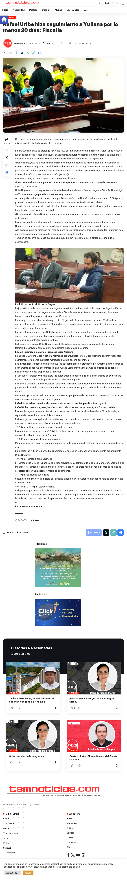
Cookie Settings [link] (13, 873)
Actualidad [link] (9, 17)
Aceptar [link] (28, 873)
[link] (4, 20)
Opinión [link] (73, 693)
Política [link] (14, 693)
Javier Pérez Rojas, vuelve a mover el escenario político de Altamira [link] (31, 700)
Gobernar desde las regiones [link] (26, 756)
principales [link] (33, 520)
